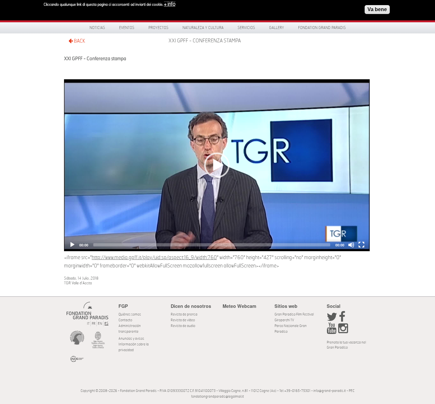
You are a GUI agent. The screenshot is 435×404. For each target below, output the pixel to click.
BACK (79, 41)
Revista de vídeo (183, 320)
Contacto (125, 320)
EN (100, 323)
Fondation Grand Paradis (322, 28)
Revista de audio (183, 326)
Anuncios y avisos (131, 338)
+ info (169, 4)
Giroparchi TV (284, 320)
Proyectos (158, 28)
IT (88, 323)
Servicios (246, 28)
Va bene (377, 9)
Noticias (97, 28)
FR (94, 323)
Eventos (126, 28)
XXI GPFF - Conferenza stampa (204, 40)
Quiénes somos (129, 314)
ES (106, 323)
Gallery (276, 28)
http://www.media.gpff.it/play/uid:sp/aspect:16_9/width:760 (154, 257)
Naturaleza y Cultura (203, 28)
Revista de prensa (184, 314)
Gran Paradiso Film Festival (294, 314)
